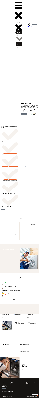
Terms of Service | (31, 396)
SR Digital (36, 396)
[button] (18, 11)
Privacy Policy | (28, 396)
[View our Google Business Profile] (31, 114)
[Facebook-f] (33, 382)
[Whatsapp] (35, 382)
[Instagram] (34, 382)
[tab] (29, 344)
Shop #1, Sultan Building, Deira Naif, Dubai (28, 383)
